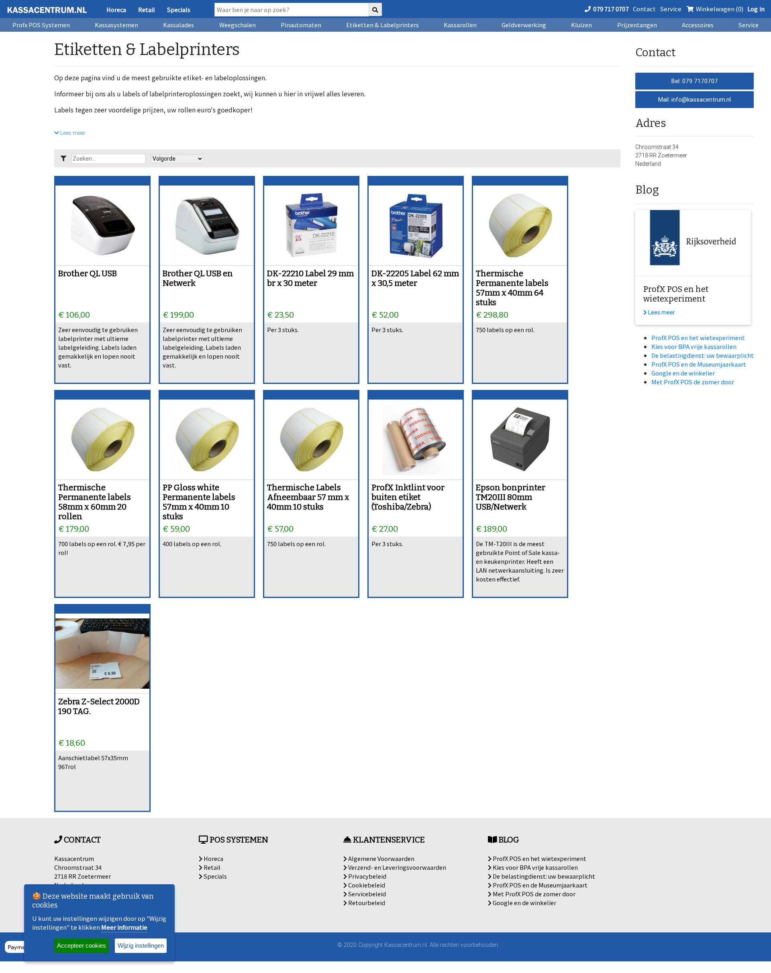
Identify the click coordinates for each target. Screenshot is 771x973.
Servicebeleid (366, 893)
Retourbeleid (366, 902)
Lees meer (72, 133)
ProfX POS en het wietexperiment (698, 337)
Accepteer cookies (81, 945)
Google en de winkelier (683, 373)
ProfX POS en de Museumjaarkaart (698, 364)
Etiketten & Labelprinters (382, 24)
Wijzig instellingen (141, 945)
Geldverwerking (524, 24)
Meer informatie (124, 927)
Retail (146, 9)
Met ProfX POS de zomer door (692, 381)
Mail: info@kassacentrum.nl (694, 99)
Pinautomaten (301, 24)
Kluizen (581, 24)
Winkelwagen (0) (719, 8)
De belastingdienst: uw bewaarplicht (702, 355)
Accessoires (698, 24)
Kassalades (178, 24)
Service (670, 8)
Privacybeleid (366, 876)
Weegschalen (237, 24)
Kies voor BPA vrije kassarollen (693, 346)
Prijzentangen (637, 24)
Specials (178, 9)
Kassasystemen (116, 24)
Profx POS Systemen (41, 24)
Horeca (116, 9)
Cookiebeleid (366, 885)
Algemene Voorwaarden (380, 858)
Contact (644, 8)
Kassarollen (460, 24)
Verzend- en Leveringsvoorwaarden (396, 867)
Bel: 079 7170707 (694, 81)
